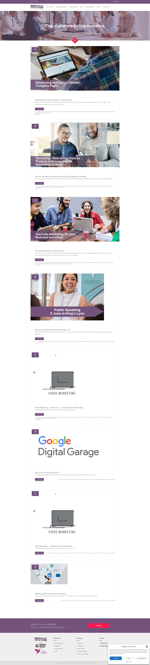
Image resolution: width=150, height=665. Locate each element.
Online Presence (89, 111)
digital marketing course (67, 600)
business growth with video (43, 262)
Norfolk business (82, 111)
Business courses (40, 417)
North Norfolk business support (87, 553)
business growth (40, 111)
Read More (40, 108)
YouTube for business (43, 263)
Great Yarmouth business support (104, 417)
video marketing (51, 418)
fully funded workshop (91, 600)
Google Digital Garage (100, 479)
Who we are (49, 7)
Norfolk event (112, 479)
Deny (128, 658)
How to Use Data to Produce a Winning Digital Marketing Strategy (60, 176)
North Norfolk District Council (101, 553)
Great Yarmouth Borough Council (89, 417)
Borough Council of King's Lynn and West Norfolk (51, 341)
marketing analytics (108, 186)
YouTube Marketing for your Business (49, 251)
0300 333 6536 (35, 1)
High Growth (73, 7)
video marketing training (101, 262)
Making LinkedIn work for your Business (50, 594)
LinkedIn (103, 600)
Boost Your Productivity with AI (47, 473)
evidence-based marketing (97, 186)
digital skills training (90, 479)
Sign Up (99, 625)
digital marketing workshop (51, 111)
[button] (147, 646)
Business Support (59, 643)
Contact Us (106, 7)
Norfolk (36, 418)
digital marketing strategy (72, 186)
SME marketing (108, 111)
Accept (116, 658)
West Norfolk (112, 341)
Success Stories (89, 7)
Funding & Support (61, 7)
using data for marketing (58, 187)
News (81, 7)
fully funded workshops (93, 341)
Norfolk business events (67, 262)
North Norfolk (77, 553)
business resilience (57, 417)
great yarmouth (77, 417)
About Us (80, 643)
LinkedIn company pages (63, 111)
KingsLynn (106, 341)
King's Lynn (101, 341)
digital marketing (68, 479)
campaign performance (42, 186)
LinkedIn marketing (73, 111)
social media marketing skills (79, 262)
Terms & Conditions (82, 651)
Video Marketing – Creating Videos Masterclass (53, 546)
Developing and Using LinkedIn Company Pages (53, 100)
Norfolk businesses (43, 418)
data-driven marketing (53, 186)
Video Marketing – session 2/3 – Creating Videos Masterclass (59, 408)
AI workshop (61, 479)
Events (99, 7)
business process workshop (68, 341)
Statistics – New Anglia (83, 654)
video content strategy (91, 262)
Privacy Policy (128, 661)
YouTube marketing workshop (55, 263)
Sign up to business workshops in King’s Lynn (52, 330)
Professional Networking (98, 111)
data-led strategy (62, 186)
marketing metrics (48, 187)
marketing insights (39, 187)
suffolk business (47, 112)
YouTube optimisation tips (68, 263)
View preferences (141, 658)
